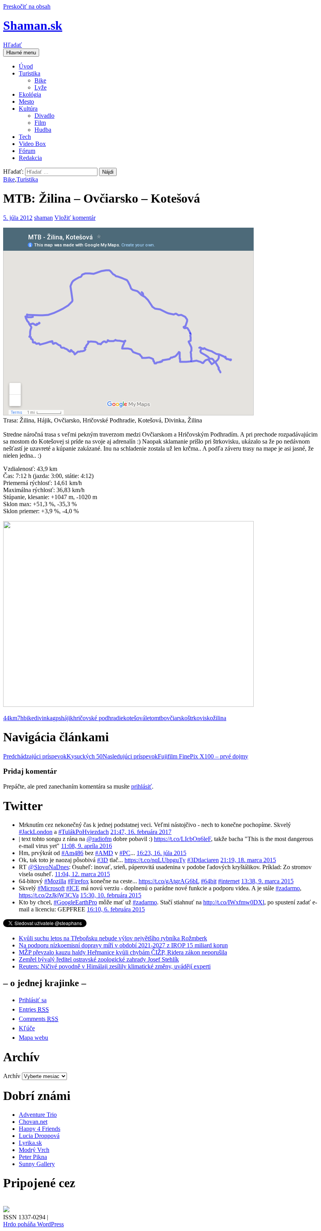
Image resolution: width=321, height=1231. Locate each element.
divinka (43, 718)
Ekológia (30, 94)
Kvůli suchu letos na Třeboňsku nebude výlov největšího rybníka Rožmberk (113, 938)
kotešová (134, 718)
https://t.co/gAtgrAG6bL (169, 881)
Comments (38, 1018)
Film (40, 122)
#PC (124, 853)
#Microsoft (51, 888)
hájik (67, 718)
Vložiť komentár (75, 217)
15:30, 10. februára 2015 (110, 895)
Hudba (42, 129)
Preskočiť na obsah (26, 6)
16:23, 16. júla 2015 (161, 853)
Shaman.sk (32, 25)
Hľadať (12, 44)
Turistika (29, 73)
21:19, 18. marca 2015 (248, 860)
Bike (40, 80)
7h (20, 718)
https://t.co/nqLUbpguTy (155, 860)
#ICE (72, 888)
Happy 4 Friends (39, 1128)
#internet (229, 881)
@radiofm (99, 839)
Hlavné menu (21, 53)
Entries (34, 1009)
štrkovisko (200, 718)
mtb (159, 718)
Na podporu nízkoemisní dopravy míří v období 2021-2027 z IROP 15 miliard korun (123, 945)
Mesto (26, 101)
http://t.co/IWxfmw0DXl (233, 902)
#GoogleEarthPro (75, 902)
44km (10, 718)
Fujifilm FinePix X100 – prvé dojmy (175, 756)
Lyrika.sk (30, 1142)
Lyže (40, 87)
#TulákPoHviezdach (83, 831)
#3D (102, 860)
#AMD (104, 853)
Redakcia (30, 158)
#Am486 (72, 853)
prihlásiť (141, 786)
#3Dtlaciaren (203, 860)
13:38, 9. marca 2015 (267, 881)
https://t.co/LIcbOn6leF (182, 839)
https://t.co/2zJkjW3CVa (49, 895)
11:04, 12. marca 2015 (82, 874)
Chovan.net (33, 1121)
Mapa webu (33, 1037)
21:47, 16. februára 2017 (140, 831)
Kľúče (27, 1028)
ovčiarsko (176, 718)
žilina (219, 718)
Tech (25, 136)
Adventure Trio (38, 1114)
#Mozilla (55, 881)
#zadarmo (288, 888)
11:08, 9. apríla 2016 (86, 846)
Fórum (27, 150)
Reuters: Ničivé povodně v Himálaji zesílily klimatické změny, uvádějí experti (115, 966)
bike (28, 718)
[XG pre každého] (6, 1210)
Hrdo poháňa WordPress (33, 1224)
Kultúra (28, 108)
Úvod (26, 66)
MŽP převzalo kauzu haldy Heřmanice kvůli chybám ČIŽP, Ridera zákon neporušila (123, 952)
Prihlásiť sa (33, 1000)
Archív (11, 1076)
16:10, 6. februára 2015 (116, 909)
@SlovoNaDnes (48, 867)
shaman (43, 217)
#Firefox (78, 881)
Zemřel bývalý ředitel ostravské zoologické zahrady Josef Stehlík (99, 959)
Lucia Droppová (39, 1135)
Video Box (32, 143)
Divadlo (44, 115)
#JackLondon (35, 831)
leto (149, 718)
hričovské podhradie (98, 718)
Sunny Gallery (37, 1164)
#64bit (208, 881)
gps (56, 718)
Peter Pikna (33, 1157)
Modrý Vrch (34, 1150)
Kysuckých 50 (53, 756)
